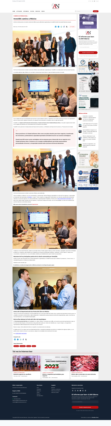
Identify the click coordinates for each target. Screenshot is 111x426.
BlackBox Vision (95, 417)
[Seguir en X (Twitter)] (90, 1)
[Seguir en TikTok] (98, 1)
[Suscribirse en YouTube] (94, 1)
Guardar (73, 26)
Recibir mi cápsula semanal (88, 52)
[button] (16, 346)
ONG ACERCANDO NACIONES (64, 198)
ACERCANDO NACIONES (21, 333)
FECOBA (30, 197)
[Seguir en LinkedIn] (92, 1)
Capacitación (35, 204)
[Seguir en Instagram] (96, 1)
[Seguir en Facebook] (89, 1)
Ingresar (95, 11)
